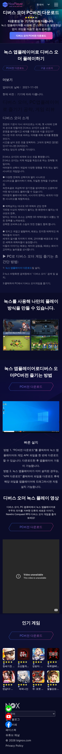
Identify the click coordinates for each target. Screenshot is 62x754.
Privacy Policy (14, 745)
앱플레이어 (16, 267)
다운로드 (27, 267)
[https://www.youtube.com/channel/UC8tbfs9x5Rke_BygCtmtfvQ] (8, 716)
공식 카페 (11, 724)
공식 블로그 (13, 719)
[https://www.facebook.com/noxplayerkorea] (8, 724)
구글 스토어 (47, 68)
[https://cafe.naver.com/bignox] (8, 708)
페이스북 (11, 729)
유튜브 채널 (13, 735)
